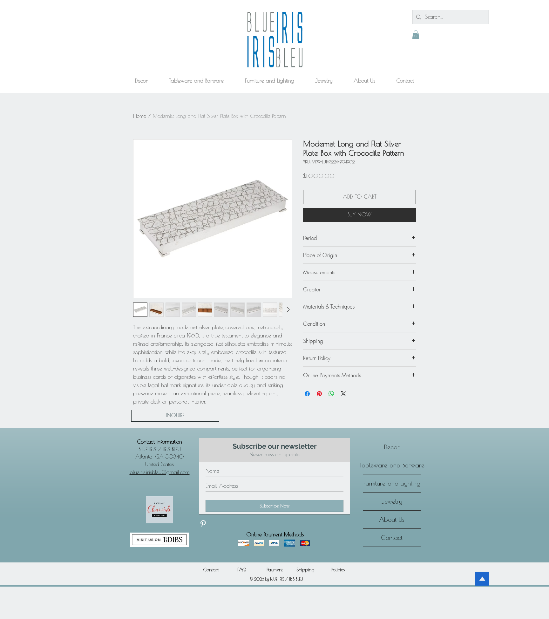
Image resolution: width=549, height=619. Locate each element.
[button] (415, 34)
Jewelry (392, 501)
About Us (391, 519)
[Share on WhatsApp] (331, 394)
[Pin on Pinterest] (319, 394)
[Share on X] (343, 394)
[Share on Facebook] (307, 394)
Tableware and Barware (392, 465)
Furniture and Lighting (391, 483)
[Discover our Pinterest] (203, 523)
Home (139, 116)
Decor (392, 447)
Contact (392, 537)
